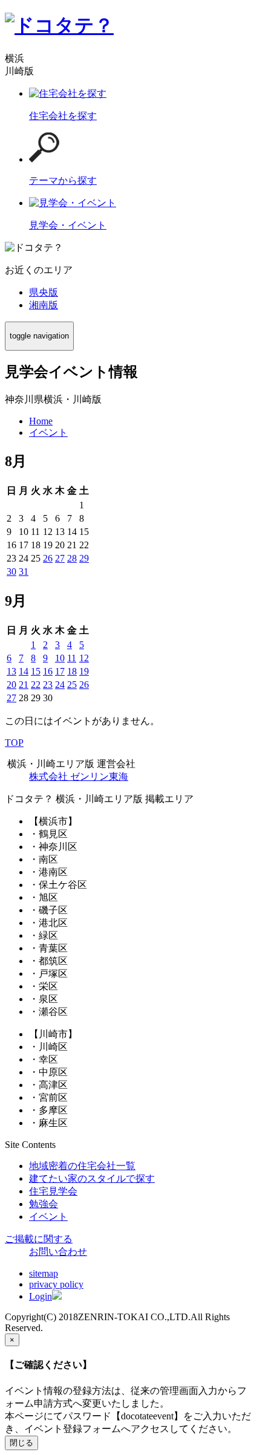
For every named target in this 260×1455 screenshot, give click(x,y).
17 (60, 671)
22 (36, 684)
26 (48, 558)
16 (48, 671)
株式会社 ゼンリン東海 (78, 776)
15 (36, 671)
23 (48, 684)
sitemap (43, 1273)
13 (11, 671)
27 (60, 558)
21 (23, 684)
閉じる (21, 1442)
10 (60, 658)
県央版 (43, 292)
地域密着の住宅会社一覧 (82, 1166)
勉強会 (43, 1204)
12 (84, 658)
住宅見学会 (53, 1191)
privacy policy (56, 1284)
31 (23, 571)
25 (72, 684)
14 (23, 671)
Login (40, 1296)
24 (60, 684)
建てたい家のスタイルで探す (92, 1178)
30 (11, 571)
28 (72, 558)
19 (84, 671)
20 (11, 684)
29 (84, 558)
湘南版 (43, 305)
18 (72, 671)
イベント (48, 1216)
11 (71, 658)
